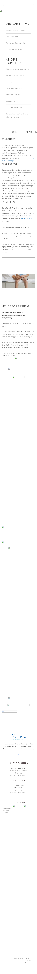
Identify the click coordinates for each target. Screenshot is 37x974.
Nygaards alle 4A (19, 785)
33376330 (20, 790)
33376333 (19, 773)
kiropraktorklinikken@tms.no (18, 775)
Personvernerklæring (27, 749)
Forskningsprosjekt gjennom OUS (6, 810)
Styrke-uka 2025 (18, 958)
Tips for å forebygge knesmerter (28, 960)
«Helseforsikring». (26, 218)
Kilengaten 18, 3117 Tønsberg (18, 770)
